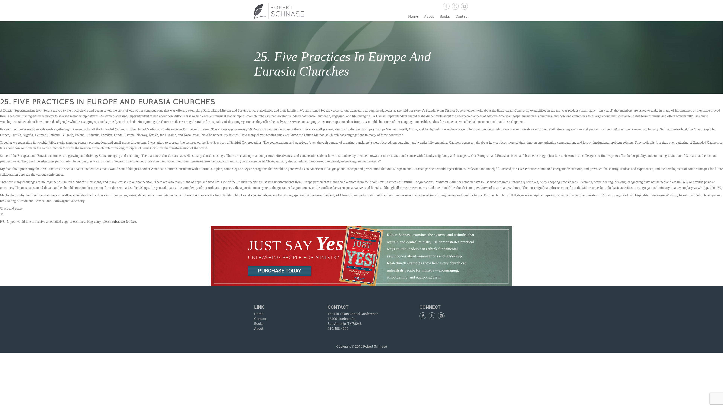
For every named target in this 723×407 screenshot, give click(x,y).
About (429, 16)
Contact (462, 16)
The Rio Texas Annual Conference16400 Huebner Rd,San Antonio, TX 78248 (353, 318)
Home (413, 16)
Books (445, 16)
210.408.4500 (338, 328)
